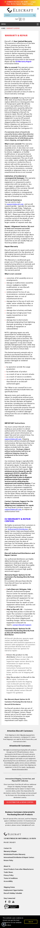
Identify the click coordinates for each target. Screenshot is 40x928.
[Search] (34, 15)
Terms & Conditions (11, 878)
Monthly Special (26, 735)
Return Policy (8, 860)
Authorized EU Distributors (18, 529)
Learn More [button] (7, 925)
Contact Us (8, 848)
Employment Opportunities (13, 890)
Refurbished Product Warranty (14, 854)
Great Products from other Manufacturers (19, 869)
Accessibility (8, 881)
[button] (38, 9)
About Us (7, 866)
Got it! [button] (31, 921)
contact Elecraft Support (21, 625)
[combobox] (20, 15)
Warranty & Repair (10, 851)
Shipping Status (9, 887)
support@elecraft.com (15, 204)
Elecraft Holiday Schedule (13, 893)
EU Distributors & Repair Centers (20, 802)
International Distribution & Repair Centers (19, 857)
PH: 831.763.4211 (10, 842)
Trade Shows (8, 872)
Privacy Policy (8, 875)
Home (3, 28)
